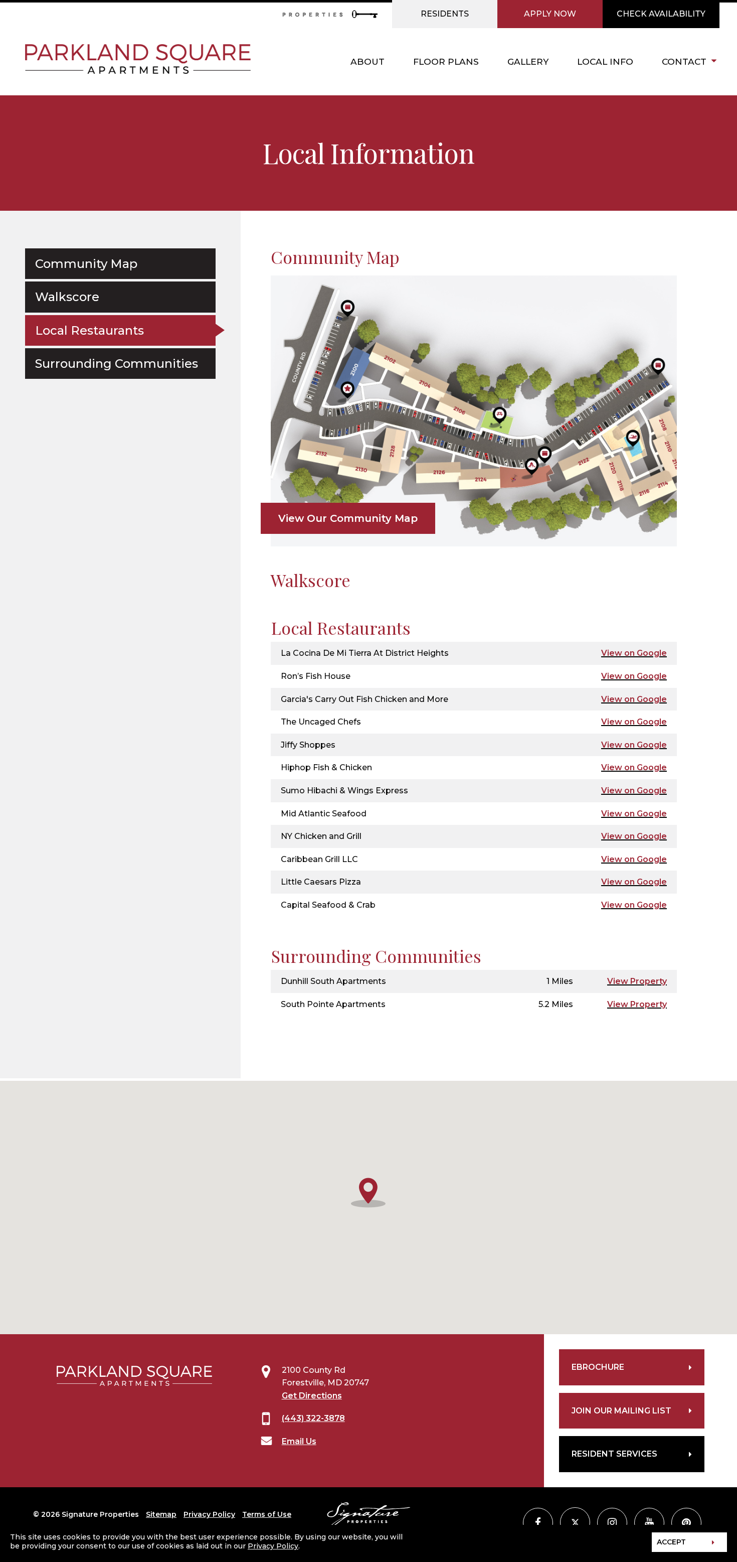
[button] (368, 1192)
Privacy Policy (209, 1514)
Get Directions (312, 1395)
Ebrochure (598, 1367)
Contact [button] (684, 61)
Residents (445, 14)
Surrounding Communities (116, 363)
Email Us (299, 1441)
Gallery (527, 61)
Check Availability (661, 14)
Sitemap (161, 1514)
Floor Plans (446, 61)
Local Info (605, 61)
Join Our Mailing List (621, 1410)
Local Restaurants (89, 330)
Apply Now (550, 14)
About (367, 61)
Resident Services (614, 1454)
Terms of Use (266, 1514)
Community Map (86, 263)
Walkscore (67, 297)
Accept (671, 1541)
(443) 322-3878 (313, 1418)
